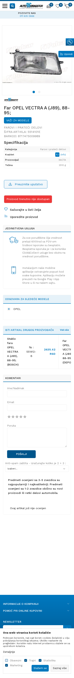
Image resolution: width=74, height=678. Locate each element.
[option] (37, 60)
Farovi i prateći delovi (23, 127)
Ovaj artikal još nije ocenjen (28, 508)
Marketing (16, 665)
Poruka (11, 425)
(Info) (63, 154)
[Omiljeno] (58, 6)
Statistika (49, 660)
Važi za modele (17, 120)
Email (10, 402)
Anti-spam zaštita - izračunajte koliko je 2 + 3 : (35, 463)
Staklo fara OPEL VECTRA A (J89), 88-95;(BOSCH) (13, 351)
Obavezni (15, 660)
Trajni (32, 660)
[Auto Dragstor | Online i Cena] (31, 5)
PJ (57, 154)
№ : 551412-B (31, 351)
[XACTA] (11, 99)
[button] (12, 5)
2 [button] (40, 92)
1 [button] (34, 92)
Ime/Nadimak (15, 388)
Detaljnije (9, 651)
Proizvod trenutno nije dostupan (28, 199)
